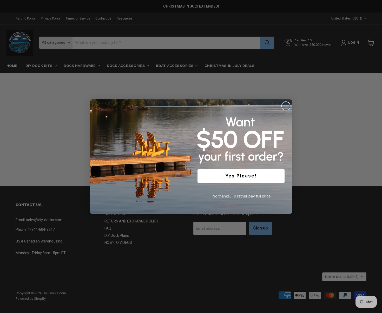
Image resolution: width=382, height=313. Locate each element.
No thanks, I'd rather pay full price (242, 196)
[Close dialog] (286, 106)
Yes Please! (241, 175)
